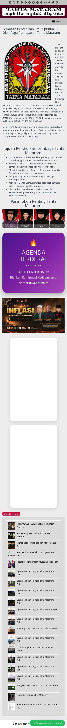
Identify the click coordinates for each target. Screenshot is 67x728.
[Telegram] (57, 2)
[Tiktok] (53, 2)
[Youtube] (45, 2)
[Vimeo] (37, 2)
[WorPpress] (30, 2)
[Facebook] (10, 2)
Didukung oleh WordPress (25, 723)
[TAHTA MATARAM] (33, 11)
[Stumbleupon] (26, 2)
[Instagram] (33, 2)
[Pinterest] (18, 2)
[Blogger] (49, 2)
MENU (59, 21)
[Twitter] (14, 2)
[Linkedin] (41, 2)
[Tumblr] (22, 2)
